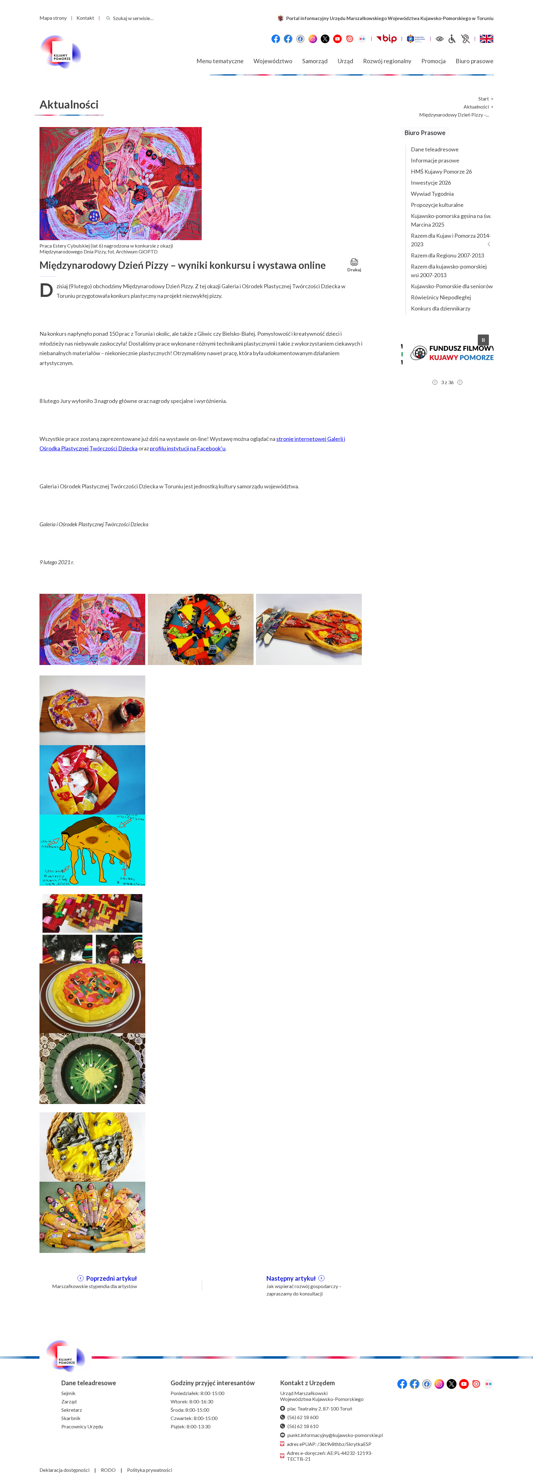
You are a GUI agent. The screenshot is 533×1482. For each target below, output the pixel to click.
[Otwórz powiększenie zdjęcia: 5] (92, 780)
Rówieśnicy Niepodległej (441, 297)
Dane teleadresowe (435, 149)
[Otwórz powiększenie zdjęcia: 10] (92, 1147)
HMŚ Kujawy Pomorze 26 (441, 171)
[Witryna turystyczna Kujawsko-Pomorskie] (416, 39)
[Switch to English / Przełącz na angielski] (487, 39)
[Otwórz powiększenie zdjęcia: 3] (309, 628)
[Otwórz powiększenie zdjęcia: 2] (201, 628)
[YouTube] (337, 39)
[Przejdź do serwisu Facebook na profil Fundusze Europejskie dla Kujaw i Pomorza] (288, 39)
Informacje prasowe (435, 160)
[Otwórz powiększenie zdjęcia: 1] (92, 628)
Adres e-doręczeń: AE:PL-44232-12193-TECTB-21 (330, 1456)
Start (483, 98)
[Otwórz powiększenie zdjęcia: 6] (92, 849)
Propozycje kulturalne (437, 204)
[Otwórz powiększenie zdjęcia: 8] (92, 998)
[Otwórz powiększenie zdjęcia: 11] (92, 1216)
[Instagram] (312, 39)
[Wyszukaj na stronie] (108, 18)
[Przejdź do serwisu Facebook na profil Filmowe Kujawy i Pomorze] (300, 39)
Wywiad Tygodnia (432, 193)
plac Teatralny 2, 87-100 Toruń (319, 1408)
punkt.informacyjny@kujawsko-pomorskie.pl (335, 1435)
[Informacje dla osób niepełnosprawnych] (459, 39)
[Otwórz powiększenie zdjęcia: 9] (92, 1067)
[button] (447, 353)
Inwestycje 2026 (431, 182)
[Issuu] (349, 39)
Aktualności (476, 106)
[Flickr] (362, 39)
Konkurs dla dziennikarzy (440, 308)
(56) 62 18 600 (302, 1417)
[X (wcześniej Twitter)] (325, 39)
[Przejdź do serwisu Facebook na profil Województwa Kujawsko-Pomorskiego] (275, 39)
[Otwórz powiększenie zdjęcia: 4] (92, 710)
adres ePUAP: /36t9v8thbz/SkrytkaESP (329, 1444)
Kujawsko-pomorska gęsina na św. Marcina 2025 (451, 220)
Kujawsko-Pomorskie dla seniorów (452, 286)
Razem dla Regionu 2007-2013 (447, 255)
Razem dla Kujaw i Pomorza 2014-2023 (451, 240)
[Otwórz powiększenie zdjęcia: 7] (92, 928)
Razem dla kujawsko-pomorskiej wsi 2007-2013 (449, 270)
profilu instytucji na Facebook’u (187, 448)
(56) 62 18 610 (302, 1426)
